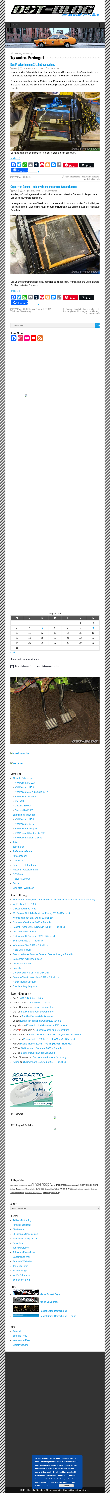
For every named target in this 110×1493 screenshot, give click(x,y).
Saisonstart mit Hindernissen (27, 959)
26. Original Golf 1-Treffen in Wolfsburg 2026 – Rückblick (41, 913)
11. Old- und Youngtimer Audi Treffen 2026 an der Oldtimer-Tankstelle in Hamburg (54, 899)
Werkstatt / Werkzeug (20, 311)
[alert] (55, 666)
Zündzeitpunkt (71, 1185)
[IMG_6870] (16, 763)
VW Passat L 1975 (24, 824)
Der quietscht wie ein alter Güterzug (31, 972)
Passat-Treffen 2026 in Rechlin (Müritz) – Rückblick (39, 927)
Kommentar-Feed (22, 1340)
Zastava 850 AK (23, 805)
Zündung (39, 1193)
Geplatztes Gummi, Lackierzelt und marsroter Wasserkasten (43, 186)
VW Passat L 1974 (24, 819)
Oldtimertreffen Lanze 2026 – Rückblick (33, 922)
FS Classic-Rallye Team (25, 1238)
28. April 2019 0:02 (31, 190)
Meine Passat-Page (49, 1294)
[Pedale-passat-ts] (55, 743)
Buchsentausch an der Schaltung (52, 1030)
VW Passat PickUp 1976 (27, 828)
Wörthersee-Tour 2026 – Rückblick (30, 945)
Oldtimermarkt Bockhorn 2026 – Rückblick (34, 936)
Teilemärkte (18, 847)
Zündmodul (48, 1189)
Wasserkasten (93, 313)
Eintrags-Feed (20, 1336)
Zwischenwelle (23, 1185)
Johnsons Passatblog (24, 1252)
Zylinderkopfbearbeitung (51, 1193)
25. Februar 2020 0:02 (32, 68)
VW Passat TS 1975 (25, 783)
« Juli (12, 652)
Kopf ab (17, 968)
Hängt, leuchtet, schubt (24, 982)
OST (15, 68)
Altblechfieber (20, 856)
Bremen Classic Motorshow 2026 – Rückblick (36, 977)
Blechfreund (19, 1229)
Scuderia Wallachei (23, 1261)
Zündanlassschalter (31, 1193)
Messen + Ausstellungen (25, 869)
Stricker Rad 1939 (24, 810)
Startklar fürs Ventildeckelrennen (37, 1011)
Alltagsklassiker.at (22, 1225)
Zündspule (94, 1189)
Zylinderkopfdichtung (87, 1184)
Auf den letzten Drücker (25, 931)
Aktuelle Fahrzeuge (23, 778)
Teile (15, 842)
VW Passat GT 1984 (41, 309)
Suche (16, 883)
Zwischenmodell (21, 1189)
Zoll (52, 1185)
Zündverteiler (14, 1185)
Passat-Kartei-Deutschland (53, 1311)
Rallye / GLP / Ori (21, 879)
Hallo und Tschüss (22, 950)
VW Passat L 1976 (22, 177)
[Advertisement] (55, 371)
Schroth (96, 179)
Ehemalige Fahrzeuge (24, 815)
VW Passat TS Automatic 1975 (30, 833)
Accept (66, 1485)
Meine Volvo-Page (49, 1302)
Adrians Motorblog (22, 1220)
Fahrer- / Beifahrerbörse (25, 865)
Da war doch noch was (24, 908)
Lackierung (94, 311)
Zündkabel (40, 1189)
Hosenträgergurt (72, 176)
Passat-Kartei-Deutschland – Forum (57, 1316)
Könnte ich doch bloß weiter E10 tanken (33, 918)
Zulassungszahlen (84, 1189)
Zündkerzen (60, 1184)
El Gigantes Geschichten (25, 1234)
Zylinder (12, 1189)
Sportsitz (87, 179)
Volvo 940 (20, 801)
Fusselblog (18, 1243)
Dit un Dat (18, 860)
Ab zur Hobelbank (22, 963)
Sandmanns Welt (21, 1257)
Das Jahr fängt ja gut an (25, 986)
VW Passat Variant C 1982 (28, 837)
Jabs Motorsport (21, 1248)
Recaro (95, 176)
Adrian (16, 1062)
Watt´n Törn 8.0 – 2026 (24, 904)
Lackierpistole (69, 311)
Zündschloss (75, 1189)
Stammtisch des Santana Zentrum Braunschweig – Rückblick (44, 954)
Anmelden (18, 1331)
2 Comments (54, 68)
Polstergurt (86, 176)
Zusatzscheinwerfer (17, 1193)
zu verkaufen (31, 1189)
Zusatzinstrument (61, 1188)
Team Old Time (20, 1266)
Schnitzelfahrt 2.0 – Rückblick (28, 940)
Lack (85, 309)
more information (49, 1486)
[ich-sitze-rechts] (19, 753)
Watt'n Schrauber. (22, 1275)
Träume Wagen (20, 1270)
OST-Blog (17, 53)
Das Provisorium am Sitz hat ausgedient (32, 64)
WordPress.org (20, 1345)
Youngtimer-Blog (21, 1280)
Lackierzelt (94, 309)
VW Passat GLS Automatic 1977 (31, 792)
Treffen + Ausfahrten (23, 851)
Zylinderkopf (39, 1184)
